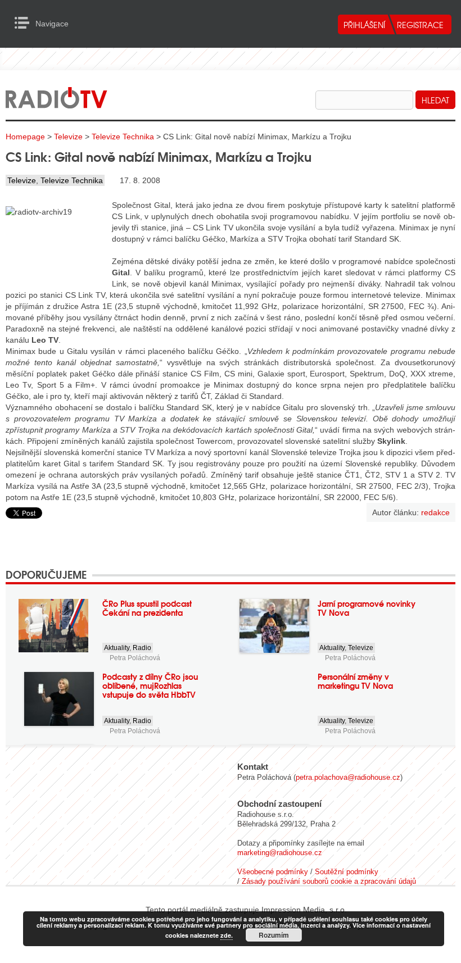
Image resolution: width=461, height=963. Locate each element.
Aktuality (116, 648)
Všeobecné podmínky (272, 871)
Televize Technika (123, 136)
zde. (226, 935)
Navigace (25, 23)
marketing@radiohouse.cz (279, 852)
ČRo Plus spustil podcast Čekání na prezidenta (147, 608)
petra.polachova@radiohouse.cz (348, 777)
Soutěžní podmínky (346, 871)
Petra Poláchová (135, 658)
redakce (435, 512)
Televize (68, 136)
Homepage (25, 136)
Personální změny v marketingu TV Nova (355, 681)
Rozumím (274, 935)
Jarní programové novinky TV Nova (366, 608)
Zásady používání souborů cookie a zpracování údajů (329, 881)
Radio (142, 648)
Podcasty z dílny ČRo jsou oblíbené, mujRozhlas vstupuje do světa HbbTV (150, 685)
